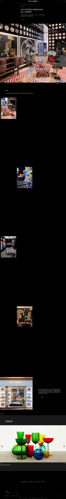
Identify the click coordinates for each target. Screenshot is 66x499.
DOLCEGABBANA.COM (24, 452)
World (21, 4)
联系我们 (14, 466)
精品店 (35, 452)
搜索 (17, 463)
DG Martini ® (43, 452)
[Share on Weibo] (7, 83)
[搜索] (60, 1)
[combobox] (58, 467)
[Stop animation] (1, 448)
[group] (13, 428)
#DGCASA (23, 19)
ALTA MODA (30, 452)
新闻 (24, 4)
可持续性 (38, 452)
